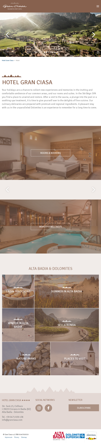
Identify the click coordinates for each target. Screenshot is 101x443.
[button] (97, 6)
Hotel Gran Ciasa (7, 60)
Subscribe (84, 408)
